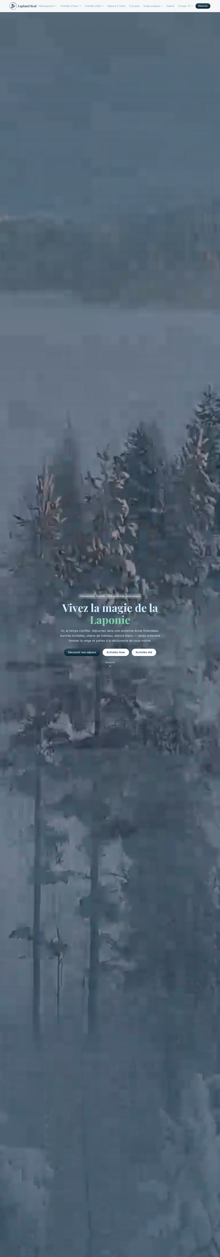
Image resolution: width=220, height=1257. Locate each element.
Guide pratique (151, 5)
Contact (182, 5)
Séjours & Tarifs (116, 5)
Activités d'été (93, 5)
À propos (134, 5)
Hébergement (46, 5)
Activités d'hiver (69, 5)
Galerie (170, 5)
